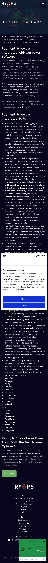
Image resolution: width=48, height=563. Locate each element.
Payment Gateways (24, 504)
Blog (24, 512)
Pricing (24, 532)
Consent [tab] (8, 262)
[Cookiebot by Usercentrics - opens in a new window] (35, 256)
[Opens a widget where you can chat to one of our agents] (32, 550)
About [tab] (39, 262)
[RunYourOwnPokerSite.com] (9, 4)
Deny (24, 305)
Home (24, 495)
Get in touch (9, 473)
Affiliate (24, 526)
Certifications (24, 520)
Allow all (24, 299)
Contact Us (24, 523)
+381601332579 (25, 537)
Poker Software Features (24, 498)
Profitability (24, 529)
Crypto (24, 506)
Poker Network (24, 501)
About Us (24, 517)
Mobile (24, 509)
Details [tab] (24, 262)
